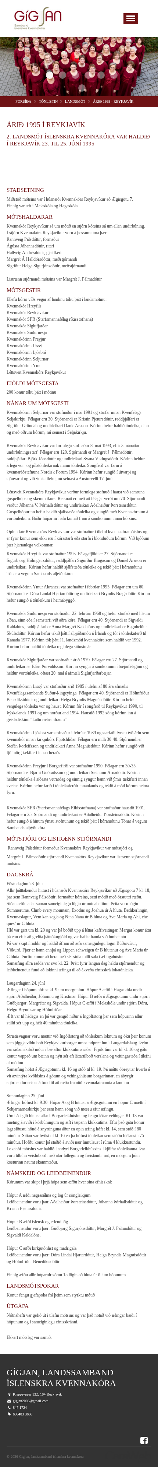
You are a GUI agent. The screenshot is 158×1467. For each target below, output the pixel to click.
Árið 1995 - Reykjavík (113, 101)
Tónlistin (48, 101)
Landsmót (75, 101)
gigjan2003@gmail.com (31, 1401)
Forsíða (23, 101)
